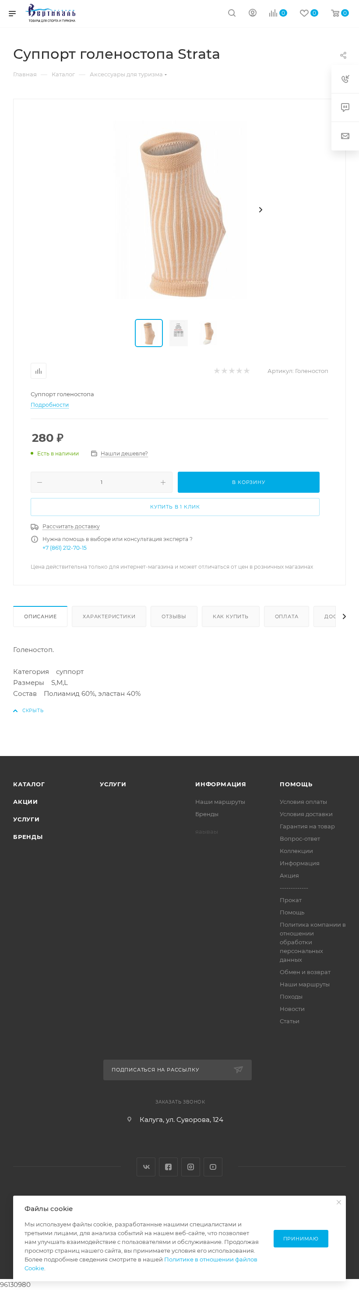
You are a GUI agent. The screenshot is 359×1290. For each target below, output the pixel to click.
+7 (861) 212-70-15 (64, 548)
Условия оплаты (303, 801)
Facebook (168, 1166)
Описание (40, 616)
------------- (294, 887)
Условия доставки (306, 813)
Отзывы (174, 616)
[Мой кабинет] (253, 14)
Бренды (28, 836)
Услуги (26, 819)
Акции (25, 801)
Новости (292, 1008)
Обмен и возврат (305, 971)
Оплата (287, 616)
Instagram (190, 1166)
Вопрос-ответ (300, 838)
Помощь (296, 784)
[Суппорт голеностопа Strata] (179, 209)
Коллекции (296, 850)
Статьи (289, 1021)
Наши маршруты (220, 801)
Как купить (231, 616)
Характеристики (109, 616)
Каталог (29, 784)
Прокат (291, 899)
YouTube (213, 1166)
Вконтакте (146, 1166)
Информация (220, 784)
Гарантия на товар (307, 826)
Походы (291, 996)
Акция (289, 875)
